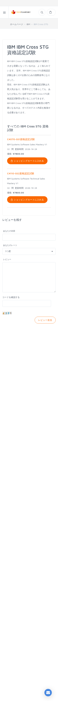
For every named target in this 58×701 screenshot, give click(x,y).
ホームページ (16, 24)
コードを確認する (11, 297)
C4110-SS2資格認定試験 (20, 173)
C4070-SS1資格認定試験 (21, 139)
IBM (28, 24)
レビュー (7, 259)
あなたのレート (10, 245)
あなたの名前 (9, 231)
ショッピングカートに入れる (28, 160)
